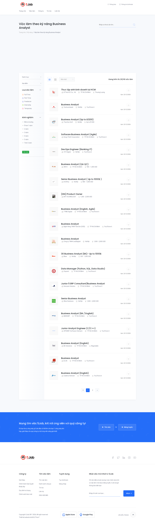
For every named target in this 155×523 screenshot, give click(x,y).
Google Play (88, 514)
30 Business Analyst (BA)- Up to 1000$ (81, 253)
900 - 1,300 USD (92, 167)
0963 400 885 (43, 495)
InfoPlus (66, 182)
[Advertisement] (77, 49)
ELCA (65, 361)
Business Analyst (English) (75, 343)
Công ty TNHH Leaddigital (72, 241)
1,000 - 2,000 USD (100, 241)
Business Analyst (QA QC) (75, 164)
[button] (67, 79)
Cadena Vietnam (69, 376)
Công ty (41, 11)
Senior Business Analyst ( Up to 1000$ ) (81, 179)
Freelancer (27, 101)
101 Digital (67, 152)
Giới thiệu (22, 480)
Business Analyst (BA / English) (77, 313)
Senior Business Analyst (73, 298)
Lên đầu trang (123, 515)
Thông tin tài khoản (127, 4)
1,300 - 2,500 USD (86, 197)
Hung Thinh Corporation (72, 137)
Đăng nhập (62, 484)
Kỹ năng (30, 32)
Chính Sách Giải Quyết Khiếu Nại (26, 485)
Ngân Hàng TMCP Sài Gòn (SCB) (74, 226)
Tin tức (49, 11)
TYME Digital (68, 211)
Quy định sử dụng (24, 490)
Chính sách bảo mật (25, 494)
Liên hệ (57, 11)
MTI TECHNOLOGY (70, 197)
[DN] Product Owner (71, 194)
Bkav (65, 256)
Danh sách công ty (45, 484)
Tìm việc (107, 427)
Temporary (28, 108)
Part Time (27, 98)
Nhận (128, 493)
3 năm (26, 132)
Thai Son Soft (68, 122)
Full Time (27, 94)
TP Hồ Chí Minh (85, 92)
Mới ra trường (28, 122)
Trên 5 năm (28, 143)
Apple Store (70, 514)
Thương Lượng (100, 92)
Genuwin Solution (69, 286)
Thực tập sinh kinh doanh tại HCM (78, 89)
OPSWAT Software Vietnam (73, 331)
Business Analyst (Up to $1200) (77, 119)
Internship (27, 105)
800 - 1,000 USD (88, 182)
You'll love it (90, 107)
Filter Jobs (25, 152)
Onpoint (66, 271)
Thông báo (112, 4)
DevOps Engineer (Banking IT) (76, 149)
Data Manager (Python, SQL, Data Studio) (83, 268)
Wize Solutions (68, 301)
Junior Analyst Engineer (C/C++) (78, 328)
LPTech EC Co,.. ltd (70, 92)
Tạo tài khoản (63, 480)
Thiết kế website (24, 517)
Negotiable (94, 346)
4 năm (26, 136)
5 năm (26, 139)
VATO (65, 167)
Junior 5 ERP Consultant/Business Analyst (83, 283)
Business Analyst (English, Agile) (78, 209)
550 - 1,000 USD (85, 256)
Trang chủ (22, 11)
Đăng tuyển (128, 427)
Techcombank (68, 107)
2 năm (26, 129)
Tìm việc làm (43, 480)
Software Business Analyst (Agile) (79, 134)
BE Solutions (68, 346)
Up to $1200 (90, 122)
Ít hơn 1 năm (28, 125)
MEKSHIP (67, 316)
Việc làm (32, 11)
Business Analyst (70, 104)
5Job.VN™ (29, 514)
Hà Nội (80, 107)
